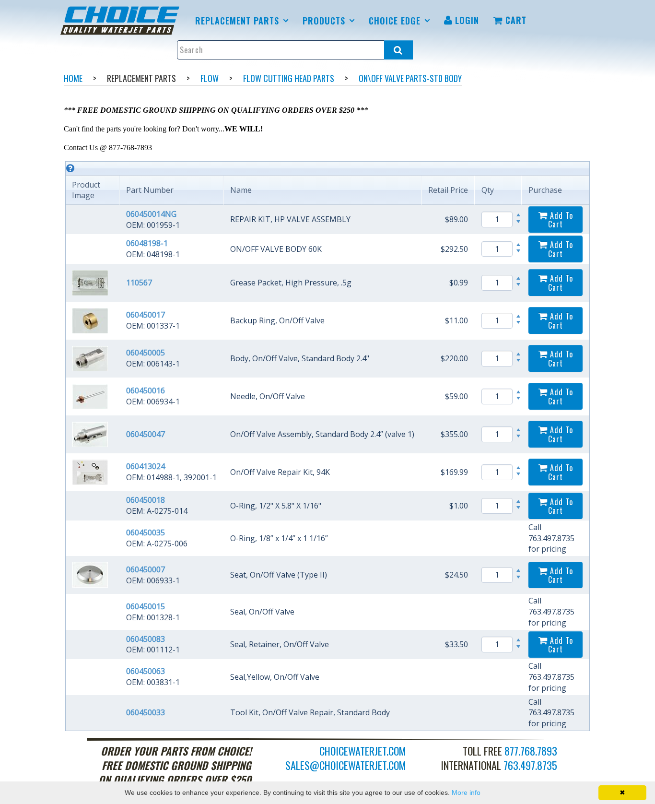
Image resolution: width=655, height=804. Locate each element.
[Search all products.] (398, 49)
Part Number (150, 190)
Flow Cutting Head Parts (288, 78)
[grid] (327, 446)
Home (73, 78)
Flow (209, 78)
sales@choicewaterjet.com (345, 765)
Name (241, 190)
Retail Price (448, 190)
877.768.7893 (530, 750)
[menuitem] (121, 20)
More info (466, 792)
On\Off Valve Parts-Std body (410, 78)
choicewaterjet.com (362, 750)
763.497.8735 (530, 765)
